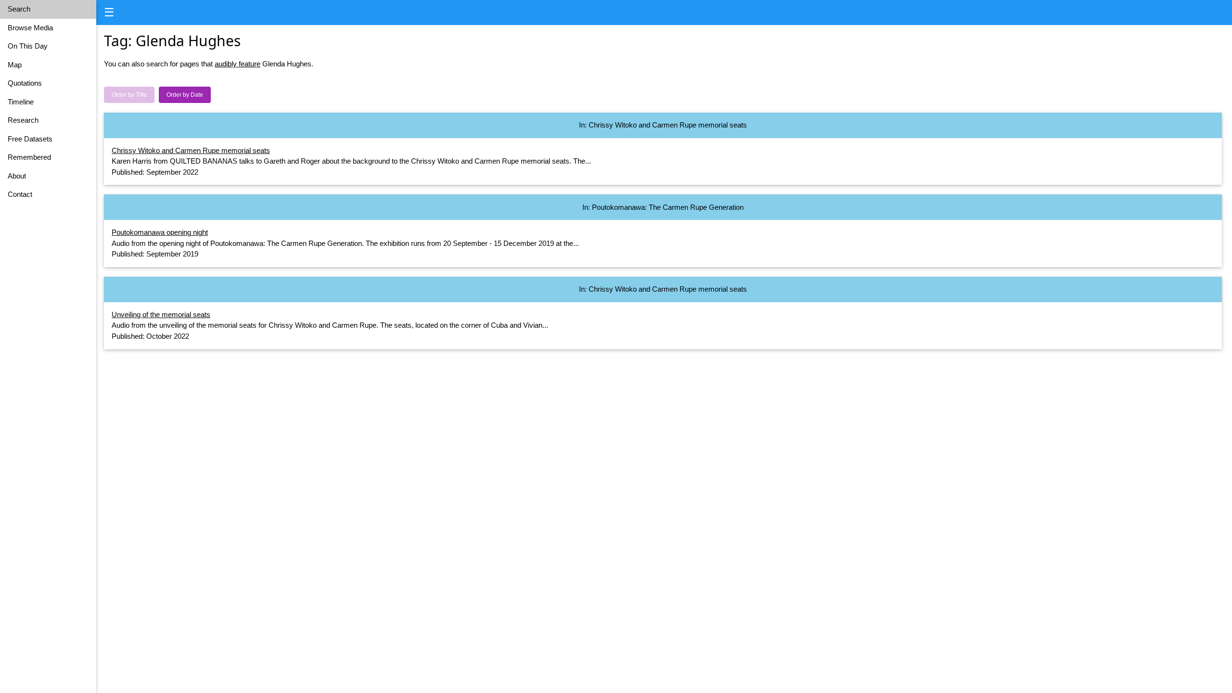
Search (19, 9)
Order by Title (129, 94)
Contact (20, 194)
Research (23, 120)
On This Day (28, 46)
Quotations (25, 83)
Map (15, 65)
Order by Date (185, 94)
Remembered (29, 157)
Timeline (21, 102)
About (17, 176)
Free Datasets (30, 139)
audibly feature (237, 64)
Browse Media (30, 28)
